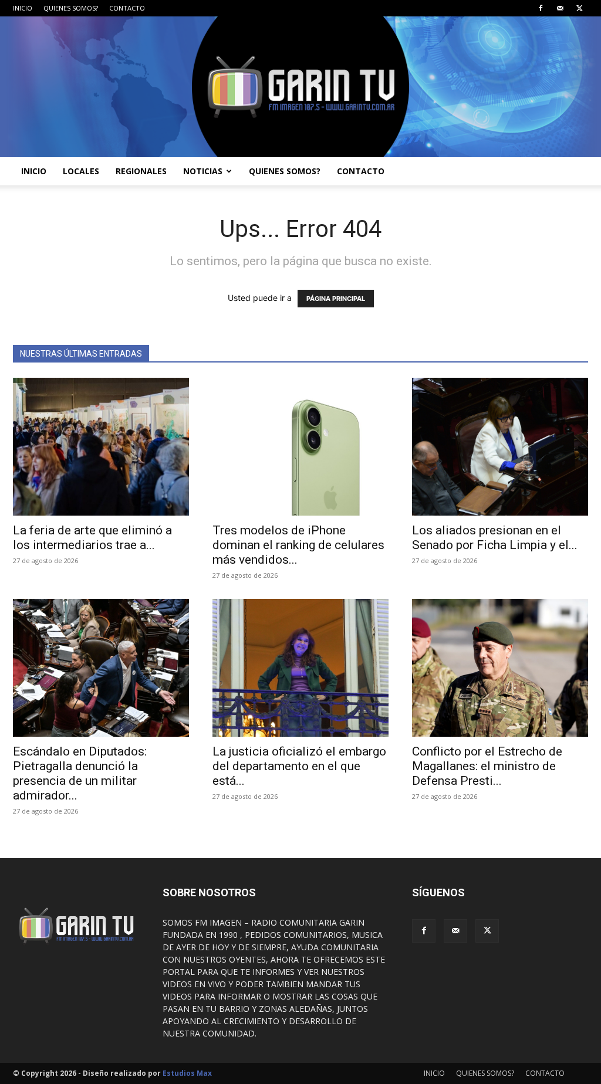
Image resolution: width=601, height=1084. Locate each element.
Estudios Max (187, 1073)
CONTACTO (127, 8)
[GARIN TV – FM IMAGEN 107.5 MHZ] (300, 86)
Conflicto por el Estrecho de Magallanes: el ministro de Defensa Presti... (487, 766)
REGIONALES (141, 171)
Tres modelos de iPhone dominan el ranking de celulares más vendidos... (298, 545)
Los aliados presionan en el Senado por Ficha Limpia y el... (495, 537)
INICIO (22, 8)
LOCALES (81, 171)
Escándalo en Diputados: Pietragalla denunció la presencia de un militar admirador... (80, 773)
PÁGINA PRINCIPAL (335, 298)
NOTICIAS (202, 171)
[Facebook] (540, 8)
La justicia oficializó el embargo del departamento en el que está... (299, 766)
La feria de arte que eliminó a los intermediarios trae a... (92, 537)
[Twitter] (579, 8)
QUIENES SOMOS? (70, 8)
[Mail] (560, 8)
